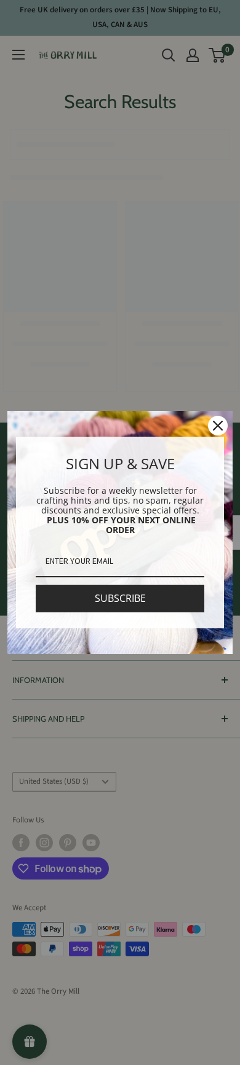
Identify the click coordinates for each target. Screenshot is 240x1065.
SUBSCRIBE (120, 598)
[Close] (218, 425)
